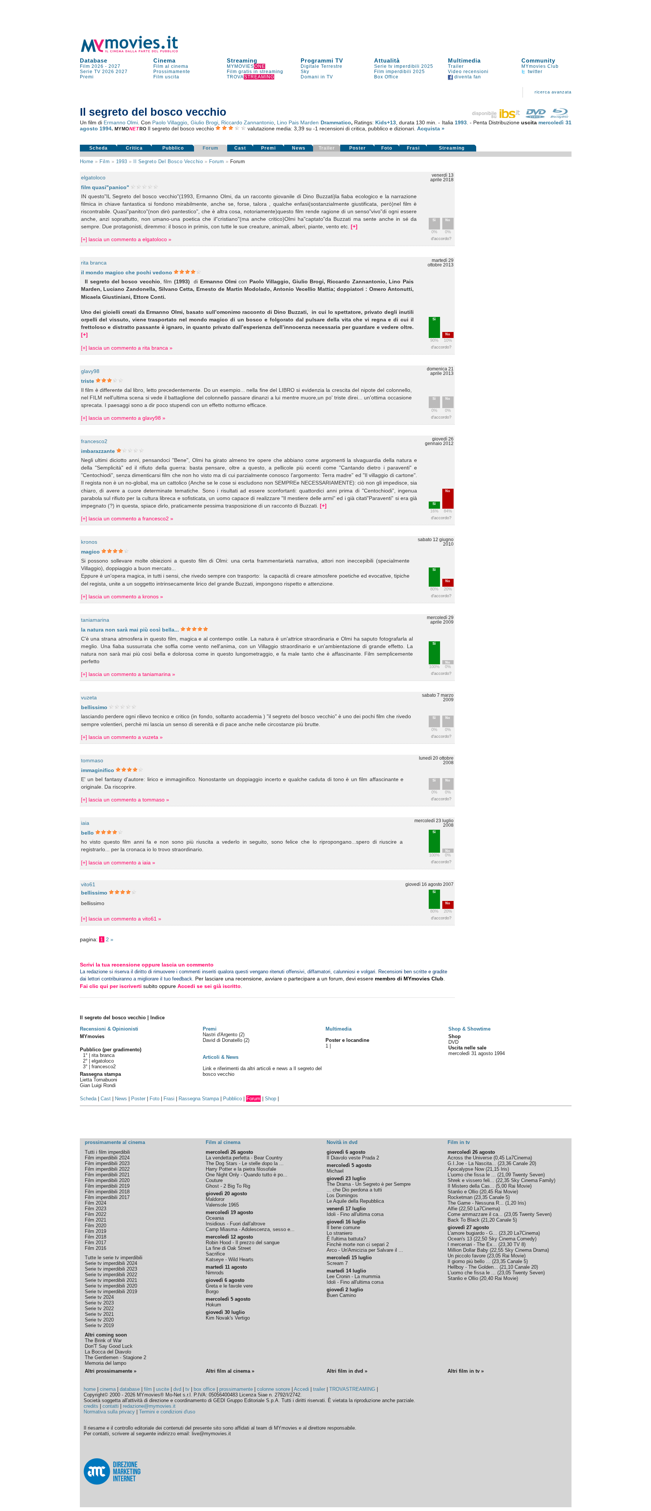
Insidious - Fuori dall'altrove (235, 1224)
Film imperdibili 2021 (107, 1175)
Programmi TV (322, 60)
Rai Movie (519, 1186)
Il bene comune (343, 1227)
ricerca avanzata (553, 92)
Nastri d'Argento (221, 1034)
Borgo (212, 1291)
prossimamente (236, 1389)
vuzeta (89, 697)
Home (86, 161)
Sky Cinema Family (532, 1180)
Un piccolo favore (467, 1256)
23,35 (481, 1197)
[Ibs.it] (496, 116)
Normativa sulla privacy (109, 1412)
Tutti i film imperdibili (107, 1152)
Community (538, 60)
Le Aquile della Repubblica (355, 1201)
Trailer (456, 66)
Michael (335, 1171)
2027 (114, 66)
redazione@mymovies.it (149, 1406)
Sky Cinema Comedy (512, 1239)
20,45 (487, 1191)
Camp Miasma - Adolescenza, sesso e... (250, 1229)
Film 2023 (95, 1208)
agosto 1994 (96, 128)
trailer (319, 1389)
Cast (240, 148)
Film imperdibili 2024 (107, 1158)
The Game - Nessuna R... (476, 1203)
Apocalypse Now (466, 1169)
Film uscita (166, 77)
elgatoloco (93, 177)
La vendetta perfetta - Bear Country (244, 1158)
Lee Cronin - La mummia (353, 1276)
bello (87, 833)
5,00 (502, 1186)
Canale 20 (524, 1163)
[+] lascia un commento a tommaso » (125, 800)
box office (204, 1389)
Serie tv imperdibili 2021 (111, 1280)
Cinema (164, 60)
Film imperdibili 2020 (107, 1180)
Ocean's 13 (460, 1239)
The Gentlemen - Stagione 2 (115, 1357)
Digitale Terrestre (321, 66)
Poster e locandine (347, 1040)
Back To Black (464, 1220)
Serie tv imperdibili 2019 (111, 1291)
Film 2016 (95, 1248)
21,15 (493, 1169)
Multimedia (464, 60)
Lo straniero (339, 1233)
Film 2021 (95, 1220)
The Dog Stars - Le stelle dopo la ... (245, 1163)
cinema (108, 1389)
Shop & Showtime (469, 1029)
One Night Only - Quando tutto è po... (246, 1175)
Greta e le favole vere (229, 1286)
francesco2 (94, 441)
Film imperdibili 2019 (107, 1186)
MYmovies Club (540, 66)
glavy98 (90, 371)
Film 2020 (95, 1225)
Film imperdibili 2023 (107, 1163)
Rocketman (460, 1197)
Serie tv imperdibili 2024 (111, 1263)
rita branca (94, 263)
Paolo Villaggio (169, 122)
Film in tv (459, 1142)
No (447, 220)
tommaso (92, 760)
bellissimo (94, 707)
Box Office (386, 77)
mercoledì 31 (554, 122)
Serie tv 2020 (99, 1320)
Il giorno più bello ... (469, 1261)
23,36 (505, 1163)
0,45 (499, 1158)
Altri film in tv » (466, 1371)
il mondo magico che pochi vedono (126, 272)
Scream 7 (337, 1263)
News (299, 148)
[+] (354, 226)
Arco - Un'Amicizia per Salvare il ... (365, 1250)
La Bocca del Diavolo (108, 1352)
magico (90, 552)
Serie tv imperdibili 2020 (111, 1286)
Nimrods (215, 1272)
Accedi (301, 1389)
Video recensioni (468, 71)
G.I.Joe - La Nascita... (472, 1163)
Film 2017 (95, 1242)
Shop (270, 1098)
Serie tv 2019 (99, 1325)
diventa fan (467, 77)
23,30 (506, 1244)
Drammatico (336, 122)
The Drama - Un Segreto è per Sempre (369, 1184)
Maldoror (215, 1199)
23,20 (506, 1233)
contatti (110, 1406)
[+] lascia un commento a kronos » (122, 596)
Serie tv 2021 (99, 1314)
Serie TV (90, 71)
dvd (177, 1389)
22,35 (503, 1180)
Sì (434, 220)
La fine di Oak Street (228, 1248)
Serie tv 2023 (99, 1303)
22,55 (497, 1250)
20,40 (487, 1278)
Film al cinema (170, 66)
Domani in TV (317, 77)
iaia (85, 823)
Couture (214, 1180)
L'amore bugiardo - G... (472, 1233)
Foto (386, 148)
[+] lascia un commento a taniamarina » (128, 674)
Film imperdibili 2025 (399, 71)
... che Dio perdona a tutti (354, 1190)
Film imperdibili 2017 (107, 1197)
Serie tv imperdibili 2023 (111, 1269)
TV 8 (518, 1244)
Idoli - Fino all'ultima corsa (355, 1214)
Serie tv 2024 (99, 1297)
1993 (461, 122)
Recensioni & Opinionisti (109, 1029)
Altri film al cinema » (230, 1371)
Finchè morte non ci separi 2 (358, 1244)
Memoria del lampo (105, 1363)
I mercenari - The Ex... (472, 1244)
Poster (357, 148)
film (104, 161)
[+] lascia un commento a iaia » (118, 862)
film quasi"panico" (105, 187)
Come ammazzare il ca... (475, 1214)
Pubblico (173, 148)
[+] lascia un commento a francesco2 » (127, 518)
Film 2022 (95, 1214)
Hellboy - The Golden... (473, 1267)
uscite (162, 1389)
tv (187, 1389)
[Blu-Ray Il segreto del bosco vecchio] (559, 116)
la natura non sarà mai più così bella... (130, 630)
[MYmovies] (136, 51)
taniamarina (95, 620)
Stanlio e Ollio (463, 1191)
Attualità (387, 60)
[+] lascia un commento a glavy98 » (123, 418)
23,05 (512, 1214)
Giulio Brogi (204, 122)
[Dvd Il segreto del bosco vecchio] (536, 116)
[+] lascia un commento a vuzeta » (122, 737)
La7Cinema (518, 1158)
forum (216, 161)
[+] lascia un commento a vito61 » (121, 919)
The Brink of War (103, 1340)
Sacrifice (215, 1254)
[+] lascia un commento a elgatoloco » (126, 239)
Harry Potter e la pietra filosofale (241, 1169)
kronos (89, 542)
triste (87, 381)
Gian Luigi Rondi (98, 1085)
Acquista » (431, 128)
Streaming (242, 60)
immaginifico (97, 770)
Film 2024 (95, 1203)
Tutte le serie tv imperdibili (113, 1257)
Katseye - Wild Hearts (230, 1259)
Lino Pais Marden (298, 122)
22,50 (466, 1208)
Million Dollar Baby (468, 1250)
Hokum (213, 1305)
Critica (134, 148)
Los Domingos (342, 1195)
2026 (108, 71)
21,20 (489, 1220)
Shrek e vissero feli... (471, 1180)
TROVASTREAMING (352, 1389)
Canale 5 (498, 1197)
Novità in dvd (342, 1142)
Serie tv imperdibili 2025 (403, 66)
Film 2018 (95, 1237)
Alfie (452, 1208)
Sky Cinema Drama (526, 1250)
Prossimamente (171, 71)
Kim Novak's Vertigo (228, 1318)
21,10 (507, 1267)
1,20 (511, 1203)
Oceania (215, 1218)
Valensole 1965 (222, 1205)
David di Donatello (223, 1040)
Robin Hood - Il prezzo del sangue (243, 1242)
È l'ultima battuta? (346, 1239)
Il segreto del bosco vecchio (168, 161)
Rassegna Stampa (199, 1098)
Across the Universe (470, 1158)
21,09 (505, 1175)
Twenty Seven (527, 1175)
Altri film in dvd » (347, 1371)
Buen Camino (341, 1295)
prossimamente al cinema (115, 1142)
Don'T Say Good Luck (109, 1346)
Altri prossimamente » (110, 1371)
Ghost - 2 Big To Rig (228, 1186)
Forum (211, 148)
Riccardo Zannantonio (247, 122)
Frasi (413, 148)
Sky (305, 71)
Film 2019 (95, 1231)
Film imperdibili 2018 (107, 1191)
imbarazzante (98, 451)
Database (93, 60)
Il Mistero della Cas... (471, 1186)
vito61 (88, 884)
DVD (453, 1042)
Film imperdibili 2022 (107, 1169)
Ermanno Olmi (121, 122)
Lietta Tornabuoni (98, 1080)
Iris (504, 1169)
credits (91, 1406)
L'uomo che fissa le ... (472, 1175)
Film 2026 (92, 66)
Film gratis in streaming (255, 71)
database (130, 1389)
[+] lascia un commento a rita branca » (127, 348)
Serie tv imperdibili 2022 (111, 1274)
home (90, 1389)
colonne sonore (273, 1389)
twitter (534, 71)
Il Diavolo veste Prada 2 (353, 1158)
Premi (87, 77)
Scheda (98, 148)
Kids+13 (385, 122)
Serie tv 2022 (99, 1308)
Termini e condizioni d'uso (167, 1412)
